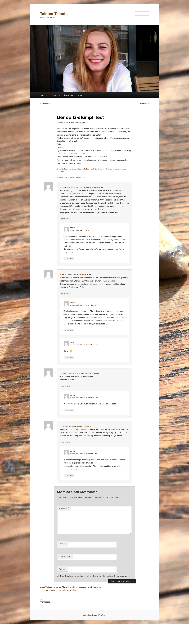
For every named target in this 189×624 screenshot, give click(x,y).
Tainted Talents (54, 13)
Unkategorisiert (90, 169)
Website (62, 569)
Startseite (44, 95)
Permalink (60, 171)
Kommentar (64, 508)
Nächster (144, 103)
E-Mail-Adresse (65, 556)
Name (62, 544)
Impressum (56, 95)
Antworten (65, 218)
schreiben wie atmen (67, 187)
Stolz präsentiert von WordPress (94, 615)
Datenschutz (69, 95)
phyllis (84, 123)
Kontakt (81, 95)
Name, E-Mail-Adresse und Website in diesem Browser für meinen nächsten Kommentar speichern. (94, 576)
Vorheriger (45, 103)
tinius (62, 274)
